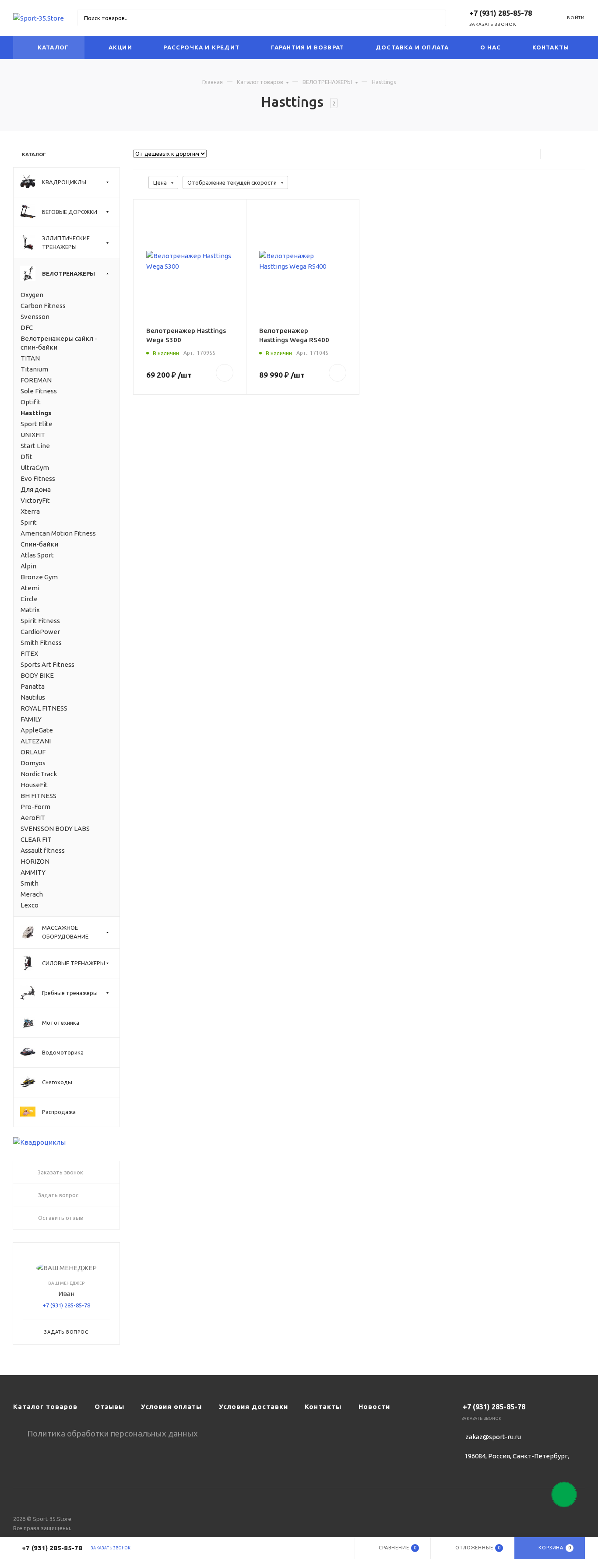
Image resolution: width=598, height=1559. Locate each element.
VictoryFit (35, 500)
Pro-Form (35, 806)
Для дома (36, 489)
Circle (29, 599)
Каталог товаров (260, 82)
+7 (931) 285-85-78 (66, 1305)
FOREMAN (36, 380)
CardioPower (40, 631)
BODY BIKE (37, 675)
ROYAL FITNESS (44, 708)
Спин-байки (39, 544)
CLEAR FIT (36, 839)
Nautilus (33, 697)
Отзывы (109, 1406)
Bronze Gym (39, 577)
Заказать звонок (492, 24)
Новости (374, 1406)
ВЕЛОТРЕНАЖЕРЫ (327, 82)
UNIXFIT (33, 434)
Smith (30, 883)
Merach (32, 894)
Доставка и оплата (412, 47)
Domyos (33, 763)
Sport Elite (37, 423)
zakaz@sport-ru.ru (493, 1436)
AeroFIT (33, 817)
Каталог (53, 47)
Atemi (30, 588)
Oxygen (32, 294)
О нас (490, 47)
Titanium (34, 369)
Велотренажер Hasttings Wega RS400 (294, 335)
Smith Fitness (41, 642)
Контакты (551, 47)
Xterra (30, 511)
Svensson (35, 316)
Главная (212, 82)
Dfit (26, 456)
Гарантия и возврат (308, 47)
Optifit (31, 402)
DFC (27, 327)
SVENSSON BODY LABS (55, 828)
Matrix (30, 609)
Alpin (28, 566)
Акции (120, 47)
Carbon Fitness (43, 305)
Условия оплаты (171, 1406)
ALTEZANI (36, 741)
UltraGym (35, 467)
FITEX (29, 653)
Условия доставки (253, 1406)
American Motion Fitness (58, 533)
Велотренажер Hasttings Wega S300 (186, 335)
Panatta (33, 686)
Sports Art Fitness (47, 664)
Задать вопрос (66, 1332)
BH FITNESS (38, 795)
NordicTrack (39, 774)
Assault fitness (43, 850)
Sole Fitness (39, 391)
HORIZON (35, 861)
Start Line (35, 445)
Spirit (29, 522)
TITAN (30, 358)
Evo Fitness (38, 478)
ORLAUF (33, 752)
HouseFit (34, 784)
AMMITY (33, 872)
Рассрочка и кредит (201, 47)
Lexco (30, 905)
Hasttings (36, 413)
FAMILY (31, 719)
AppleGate (37, 730)
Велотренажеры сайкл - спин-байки (59, 343)
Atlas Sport (37, 555)
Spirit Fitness (40, 620)
